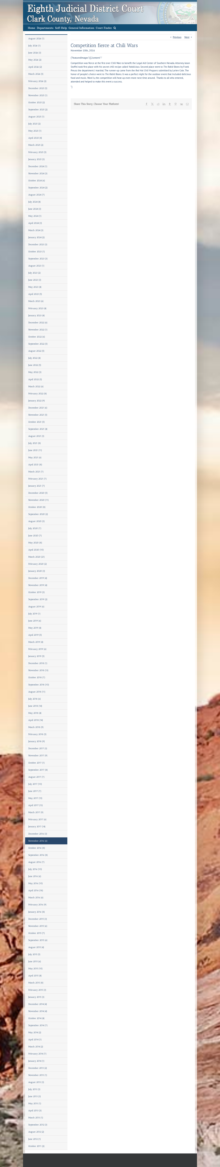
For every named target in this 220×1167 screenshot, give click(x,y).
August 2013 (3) (36, 1082)
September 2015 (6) (38, 940)
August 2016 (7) (36, 862)
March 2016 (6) (35, 897)
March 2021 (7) (36, 471)
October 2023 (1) (36, 251)
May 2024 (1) (35, 216)
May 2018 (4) (35, 713)
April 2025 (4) (35, 138)
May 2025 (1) (35, 130)
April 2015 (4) (35, 975)
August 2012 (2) (36, 1131)
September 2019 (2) (38, 599)
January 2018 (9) (36, 741)
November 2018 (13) (38, 670)
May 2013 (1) (34, 1103)
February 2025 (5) (37, 152)
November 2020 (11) (38, 500)
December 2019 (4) (37, 578)
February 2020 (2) (37, 564)
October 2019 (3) (36, 592)
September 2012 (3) (37, 1124)
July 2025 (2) (34, 123)
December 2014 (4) (37, 1004)
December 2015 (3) (37, 919)
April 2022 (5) (35, 379)
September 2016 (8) (38, 855)
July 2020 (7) (34, 528)
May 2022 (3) (35, 372)
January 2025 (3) (36, 159)
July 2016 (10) (35, 869)
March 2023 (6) (36, 301)
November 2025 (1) (38, 95)
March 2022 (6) (36, 386)
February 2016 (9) (37, 904)
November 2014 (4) (37, 1011)
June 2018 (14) (35, 706)
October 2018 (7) (36, 677)
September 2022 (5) (38, 343)
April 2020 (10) (36, 549)
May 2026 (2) (35, 59)
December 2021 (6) (37, 407)
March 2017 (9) (35, 812)
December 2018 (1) (37, 663)
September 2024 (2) (38, 187)
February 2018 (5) (37, 734)
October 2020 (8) (37, 507)
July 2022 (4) (34, 358)
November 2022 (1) (38, 329)
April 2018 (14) (35, 720)
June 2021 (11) (35, 450)
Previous (177, 37)
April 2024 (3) (35, 223)
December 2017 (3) (37, 748)
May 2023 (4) (35, 287)
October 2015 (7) (36, 933)
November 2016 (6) (38, 841)
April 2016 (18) (35, 890)
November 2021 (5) (37, 414)
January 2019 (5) (36, 656)
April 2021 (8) (35, 464)
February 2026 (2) (37, 81)
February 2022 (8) (37, 393)
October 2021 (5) (36, 422)
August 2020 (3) (36, 521)
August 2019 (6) (36, 606)
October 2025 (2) (36, 102)
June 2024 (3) (34, 209)
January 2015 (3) (36, 997)
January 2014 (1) (36, 1061)
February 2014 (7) (37, 1053)
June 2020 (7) (35, 535)
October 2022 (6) (36, 336)
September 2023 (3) (38, 258)
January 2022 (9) (36, 400)
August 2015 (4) (36, 947)
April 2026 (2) (35, 67)
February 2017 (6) (37, 819)
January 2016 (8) (36, 912)
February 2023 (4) (37, 308)
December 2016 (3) (37, 833)
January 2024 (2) (36, 237)
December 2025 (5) (37, 88)
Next (186, 37)
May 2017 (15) (35, 798)
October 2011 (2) (36, 1146)
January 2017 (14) (37, 826)
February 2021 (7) (37, 478)
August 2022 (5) (36, 351)
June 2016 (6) (34, 876)
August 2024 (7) (36, 194)
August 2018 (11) (36, 691)
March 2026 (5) (35, 74)
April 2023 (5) (35, 294)
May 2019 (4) (34, 627)
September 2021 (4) (38, 429)
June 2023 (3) (34, 280)
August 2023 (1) (36, 265)
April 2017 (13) (35, 805)
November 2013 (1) (37, 1075)
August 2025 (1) (36, 116)
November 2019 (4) (37, 585)
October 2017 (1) (36, 762)
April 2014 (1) (35, 1039)
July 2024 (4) (34, 201)
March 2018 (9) (36, 727)
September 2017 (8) (38, 770)
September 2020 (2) (38, 514)
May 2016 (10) (35, 883)
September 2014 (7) (38, 1025)
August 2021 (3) (36, 436)
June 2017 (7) (34, 791)
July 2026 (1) (34, 45)
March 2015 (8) (35, 982)
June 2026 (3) (34, 52)
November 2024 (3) (38, 173)
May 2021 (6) (35, 457)
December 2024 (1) (37, 166)
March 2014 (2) (35, 1046)
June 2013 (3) (34, 1096)
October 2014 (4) (36, 1018)
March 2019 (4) (35, 642)
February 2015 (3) (37, 990)
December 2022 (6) (38, 322)
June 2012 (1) (34, 1139)
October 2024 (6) (36, 180)
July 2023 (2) (34, 272)
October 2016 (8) (36, 848)
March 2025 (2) (35, 145)
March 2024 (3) (35, 230)
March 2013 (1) (35, 1117)
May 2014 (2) (34, 1032)
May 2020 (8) (35, 542)
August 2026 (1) (36, 38)
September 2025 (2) (38, 109)
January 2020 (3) (36, 571)
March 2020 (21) (36, 556)
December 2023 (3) (37, 244)
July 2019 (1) (34, 613)
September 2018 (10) (38, 684)
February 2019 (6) (37, 649)
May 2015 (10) (35, 968)
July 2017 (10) (35, 784)
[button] (115, 27)
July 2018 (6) (34, 698)
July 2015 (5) (34, 954)
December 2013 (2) (37, 1068)
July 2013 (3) (34, 1089)
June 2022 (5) (34, 365)
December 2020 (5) (38, 493)
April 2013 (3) (35, 1110)
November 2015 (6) (37, 926)
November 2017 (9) (38, 755)
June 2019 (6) (34, 620)
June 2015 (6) (34, 961)
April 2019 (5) (35, 635)
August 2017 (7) (36, 777)
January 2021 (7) (36, 485)
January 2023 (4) (36, 315)
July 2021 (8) (34, 443)
